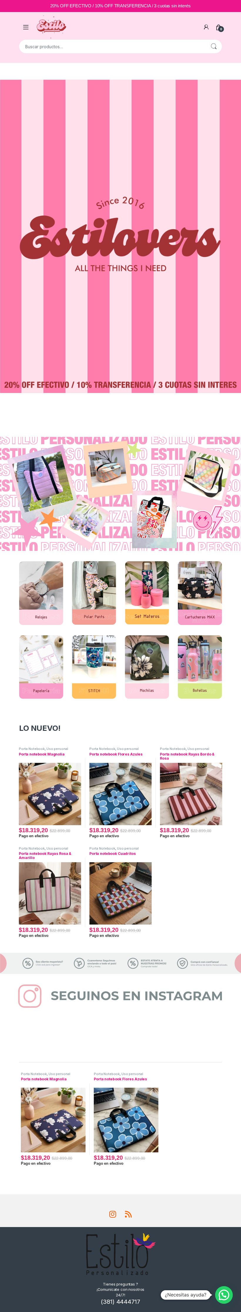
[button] (224, 1295)
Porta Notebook (32, 749)
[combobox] (112, 46)
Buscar (213, 46)
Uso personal (57, 749)
